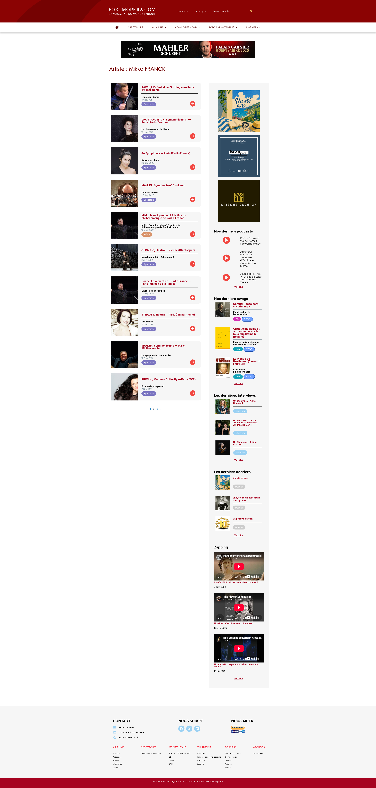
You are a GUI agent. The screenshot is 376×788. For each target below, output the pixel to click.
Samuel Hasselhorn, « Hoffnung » (246, 305)
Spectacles (135, 27)
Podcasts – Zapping (221, 27)
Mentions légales (170, 781)
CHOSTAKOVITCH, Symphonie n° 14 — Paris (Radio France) (166, 121)
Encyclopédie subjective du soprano (246, 499)
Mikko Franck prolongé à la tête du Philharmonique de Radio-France (163, 217)
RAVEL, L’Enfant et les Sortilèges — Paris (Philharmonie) (167, 88)
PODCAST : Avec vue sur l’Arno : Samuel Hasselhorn (250, 240)
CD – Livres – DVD (186, 27)
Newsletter (183, 11)
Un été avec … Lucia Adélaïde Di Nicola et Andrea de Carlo (245, 422)
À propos (201, 11)
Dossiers (252, 27)
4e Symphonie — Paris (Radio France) (165, 153)
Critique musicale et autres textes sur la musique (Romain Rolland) (246, 332)
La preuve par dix (242, 518)
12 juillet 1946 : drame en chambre (233, 623)
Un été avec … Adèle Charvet (245, 443)
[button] (159, 27)
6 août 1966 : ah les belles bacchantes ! (236, 582)
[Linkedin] (197, 729)
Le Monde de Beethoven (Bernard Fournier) (246, 361)
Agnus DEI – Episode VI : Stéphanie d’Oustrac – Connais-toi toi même (248, 258)
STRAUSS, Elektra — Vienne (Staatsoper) (168, 250)
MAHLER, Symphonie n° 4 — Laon (162, 185)
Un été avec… (240, 478)
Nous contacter (221, 11)
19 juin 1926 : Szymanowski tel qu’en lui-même (236, 665)
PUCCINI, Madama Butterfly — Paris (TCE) (168, 379)
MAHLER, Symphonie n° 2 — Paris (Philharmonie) (163, 347)
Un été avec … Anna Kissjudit (244, 401)
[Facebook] (181, 729)
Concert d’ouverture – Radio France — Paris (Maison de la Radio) (166, 282)
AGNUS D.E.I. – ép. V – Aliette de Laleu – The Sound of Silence (251, 278)
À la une (157, 27)
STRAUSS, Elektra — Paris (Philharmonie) (168, 314)
